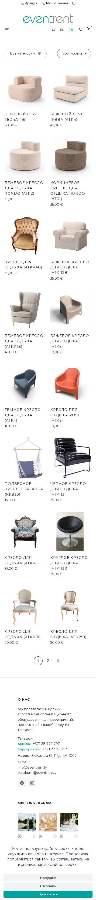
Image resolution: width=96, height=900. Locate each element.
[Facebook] (22, 783)
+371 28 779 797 (46, 744)
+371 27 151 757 (55, 749)
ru (71, 29)
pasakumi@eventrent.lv (37, 773)
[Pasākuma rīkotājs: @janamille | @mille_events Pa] (27, 822)
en (62, 29)
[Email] (73, 3)
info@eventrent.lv (32, 767)
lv (54, 29)
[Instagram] (32, 783)
